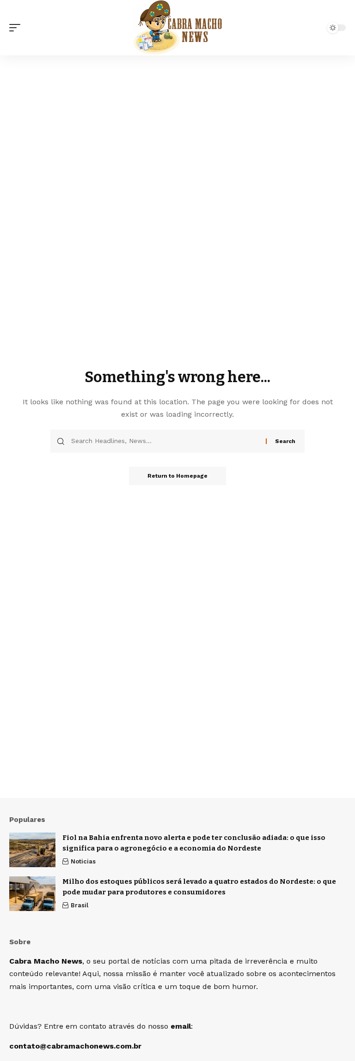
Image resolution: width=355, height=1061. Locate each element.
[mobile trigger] (17, 27)
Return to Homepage (177, 476)
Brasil (79, 905)
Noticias (83, 861)
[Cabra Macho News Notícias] (177, 27)
